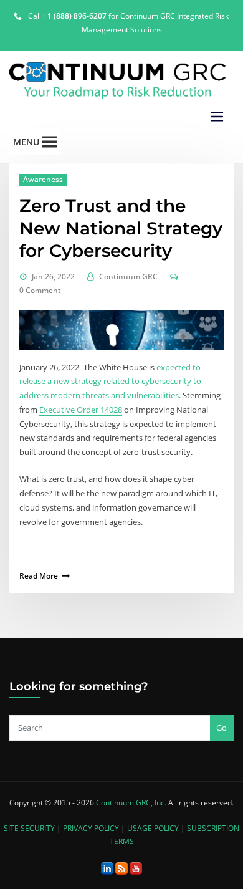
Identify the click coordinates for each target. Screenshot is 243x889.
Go (221, 727)
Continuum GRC (128, 276)
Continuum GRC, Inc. (131, 802)
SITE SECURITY (29, 828)
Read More (38, 575)
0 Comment (40, 290)
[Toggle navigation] (217, 117)
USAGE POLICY (153, 828)
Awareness (43, 179)
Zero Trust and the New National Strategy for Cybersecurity (120, 228)
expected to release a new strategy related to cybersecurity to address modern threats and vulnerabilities (110, 381)
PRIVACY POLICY (91, 828)
